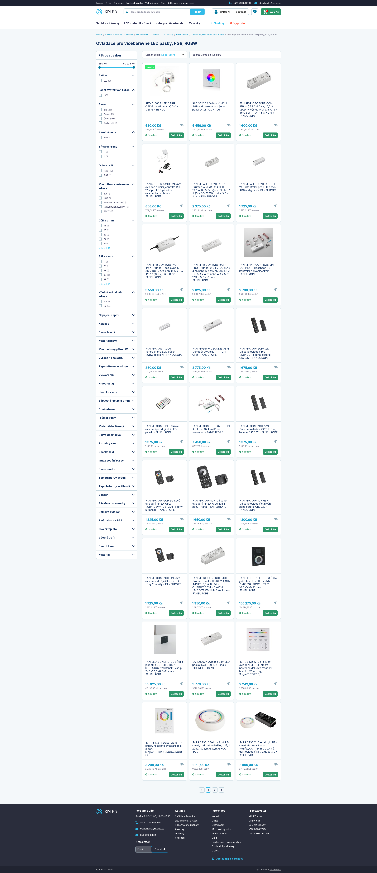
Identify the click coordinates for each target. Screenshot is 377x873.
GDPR (215, 850)
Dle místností (142, 34)
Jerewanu (275, 869)
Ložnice (155, 34)
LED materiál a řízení (137, 23)
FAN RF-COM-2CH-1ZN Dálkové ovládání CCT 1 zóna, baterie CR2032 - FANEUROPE (258, 429)
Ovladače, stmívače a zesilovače (208, 34)
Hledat (197, 11)
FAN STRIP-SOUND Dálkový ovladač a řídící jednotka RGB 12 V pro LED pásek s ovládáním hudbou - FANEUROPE (163, 190)
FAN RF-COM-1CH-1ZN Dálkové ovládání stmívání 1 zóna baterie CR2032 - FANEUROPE (256, 505)
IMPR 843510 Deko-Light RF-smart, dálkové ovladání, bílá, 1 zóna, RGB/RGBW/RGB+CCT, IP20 (211, 747)
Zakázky (194, 23)
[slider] (99, 67)
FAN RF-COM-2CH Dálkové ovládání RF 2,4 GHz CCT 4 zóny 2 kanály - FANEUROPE (163, 581)
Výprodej (239, 23)
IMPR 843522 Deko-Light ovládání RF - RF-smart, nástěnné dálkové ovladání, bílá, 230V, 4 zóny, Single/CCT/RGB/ (256, 668)
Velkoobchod (151, 3)
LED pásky (168, 34)
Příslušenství (182, 34)
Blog (163, 3)
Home (99, 34)
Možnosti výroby (135, 3)
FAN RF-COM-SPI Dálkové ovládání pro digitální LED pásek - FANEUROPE (162, 429)
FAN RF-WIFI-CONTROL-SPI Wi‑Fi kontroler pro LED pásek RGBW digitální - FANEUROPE (257, 187)
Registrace (240, 11)
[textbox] (157, 12)
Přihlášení (224, 11)
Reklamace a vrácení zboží (181, 3)
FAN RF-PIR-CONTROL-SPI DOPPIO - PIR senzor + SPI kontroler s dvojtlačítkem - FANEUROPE (256, 269)
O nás (108, 3)
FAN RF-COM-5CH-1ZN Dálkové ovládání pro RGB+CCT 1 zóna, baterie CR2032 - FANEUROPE (255, 353)
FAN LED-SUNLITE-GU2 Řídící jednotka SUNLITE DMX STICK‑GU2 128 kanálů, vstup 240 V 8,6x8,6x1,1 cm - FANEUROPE (164, 668)
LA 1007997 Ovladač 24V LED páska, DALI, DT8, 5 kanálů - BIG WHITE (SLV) (211, 665)
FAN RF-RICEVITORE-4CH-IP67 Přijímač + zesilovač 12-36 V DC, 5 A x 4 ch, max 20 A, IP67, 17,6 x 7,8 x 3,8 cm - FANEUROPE (164, 271)
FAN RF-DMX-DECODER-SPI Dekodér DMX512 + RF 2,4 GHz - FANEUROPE (210, 351)
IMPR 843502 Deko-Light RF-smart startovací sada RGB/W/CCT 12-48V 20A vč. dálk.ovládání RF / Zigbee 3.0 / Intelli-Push (258, 748)
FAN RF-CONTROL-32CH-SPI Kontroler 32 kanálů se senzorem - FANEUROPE (211, 429)
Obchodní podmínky (223, 846)
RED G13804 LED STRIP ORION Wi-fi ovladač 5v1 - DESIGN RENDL (161, 106)
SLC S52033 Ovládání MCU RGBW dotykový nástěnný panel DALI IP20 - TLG (209, 106)
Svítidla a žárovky (108, 23)
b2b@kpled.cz (148, 834)
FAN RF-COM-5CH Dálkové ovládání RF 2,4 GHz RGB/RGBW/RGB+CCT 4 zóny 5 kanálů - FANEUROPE (164, 505)
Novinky (219, 23)
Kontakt (99, 3)
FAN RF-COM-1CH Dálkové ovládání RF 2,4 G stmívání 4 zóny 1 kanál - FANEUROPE (209, 503)
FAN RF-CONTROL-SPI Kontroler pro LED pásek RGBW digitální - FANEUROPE (163, 351)
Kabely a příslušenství (170, 23)
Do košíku (176, 135)
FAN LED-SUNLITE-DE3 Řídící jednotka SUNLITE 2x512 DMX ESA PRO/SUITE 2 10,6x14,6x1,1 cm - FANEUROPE (258, 584)
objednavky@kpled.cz (270, 3)
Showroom (119, 3)
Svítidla (129, 34)
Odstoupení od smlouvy (229, 858)
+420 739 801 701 (242, 3)
